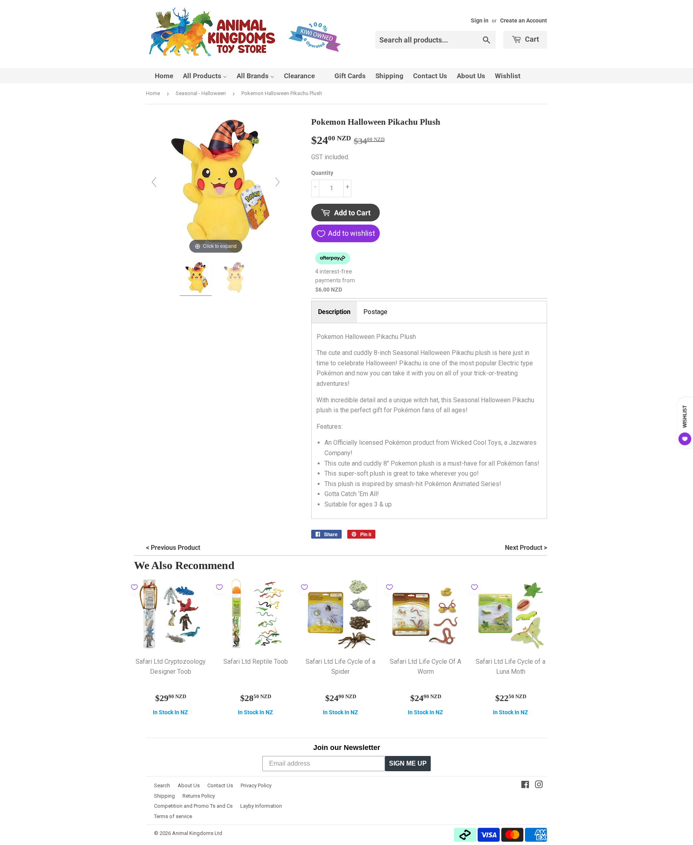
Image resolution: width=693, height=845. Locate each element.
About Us (189, 785)
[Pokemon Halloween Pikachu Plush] (196, 278)
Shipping (164, 796)
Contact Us (220, 785)
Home (153, 93)
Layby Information (261, 806)
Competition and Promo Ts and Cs (193, 806)
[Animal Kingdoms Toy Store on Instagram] (539, 785)
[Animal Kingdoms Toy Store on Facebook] (525, 785)
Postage (375, 312)
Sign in (479, 20)
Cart (531, 39)
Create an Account (523, 20)
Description (334, 312)
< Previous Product (173, 547)
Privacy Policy (256, 785)
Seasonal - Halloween (201, 93)
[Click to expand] (216, 185)
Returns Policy (198, 796)
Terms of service (173, 816)
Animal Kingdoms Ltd (197, 833)
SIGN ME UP (408, 763)
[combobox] (435, 40)
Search (162, 785)
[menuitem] (159, 75)
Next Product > (526, 547)
